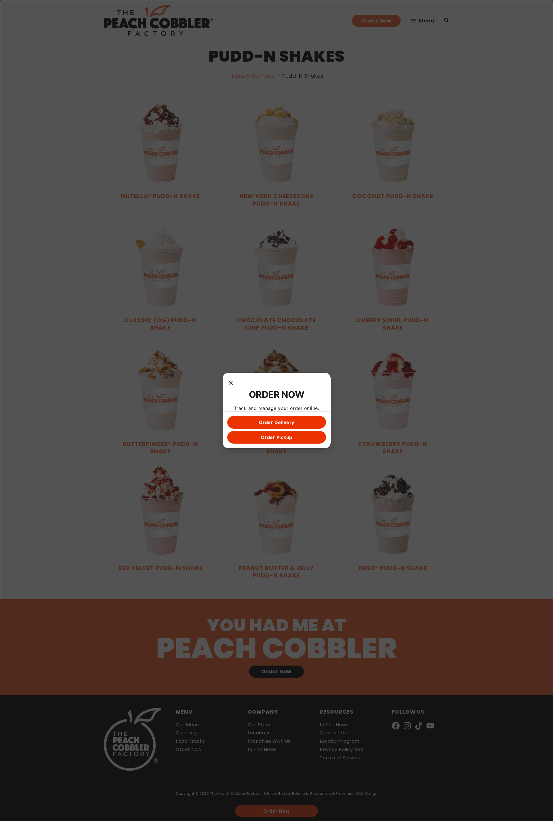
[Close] (230, 383)
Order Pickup (276, 437)
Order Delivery (276, 422)
